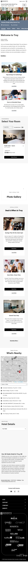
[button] (3, 358)
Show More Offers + (14, 340)
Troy (23, 480)
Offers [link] (18, 28)
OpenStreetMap (20, 381)
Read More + (3, 55)
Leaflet (15, 381)
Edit (24, 5)
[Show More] (23, 146)
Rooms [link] (8, 28)
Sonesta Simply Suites (5, 480)
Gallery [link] (13, 28)
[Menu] (26, 1)
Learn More (14, 86)
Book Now (14, 248)
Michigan (19, 480)
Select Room (14, 157)
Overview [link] (3, 28)
